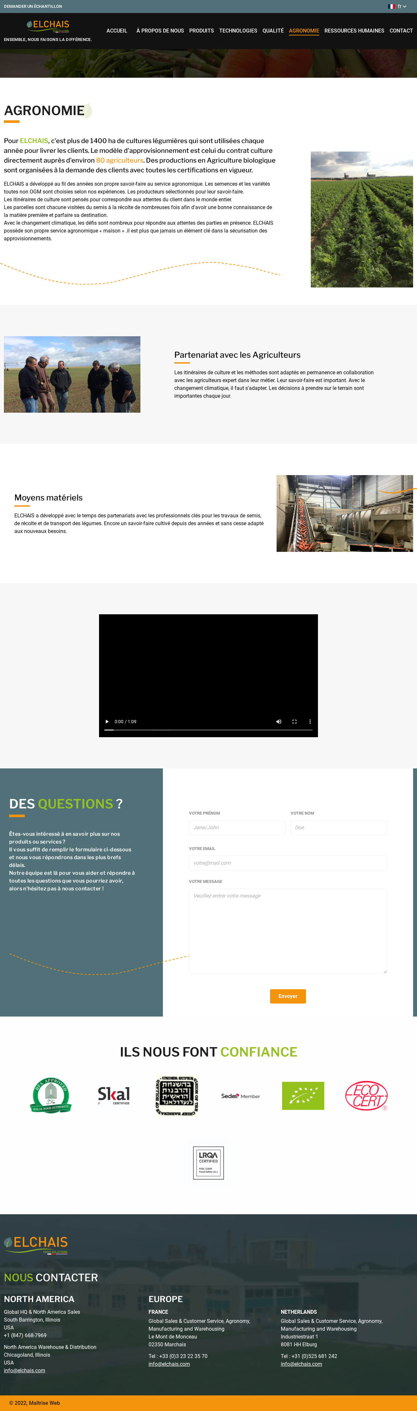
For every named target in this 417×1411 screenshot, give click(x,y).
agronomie (304, 31)
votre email (202, 848)
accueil (117, 31)
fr (399, 6)
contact (401, 31)
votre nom (302, 813)
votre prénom (204, 813)
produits (201, 31)
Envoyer (288, 996)
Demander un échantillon (33, 6)
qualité (273, 31)
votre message (205, 881)
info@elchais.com (24, 1370)
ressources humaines (354, 31)
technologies (238, 31)
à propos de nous (160, 31)
